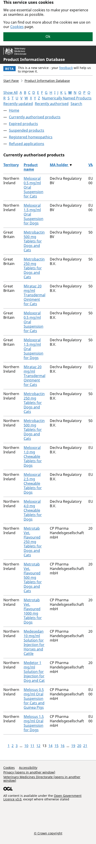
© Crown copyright (48, 833)
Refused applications (26, 143)
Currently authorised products (35, 117)
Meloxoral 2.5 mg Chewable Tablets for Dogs (33, 483)
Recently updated (18, 103)
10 (26, 745)
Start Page (11, 81)
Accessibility (28, 767)
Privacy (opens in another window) (29, 772)
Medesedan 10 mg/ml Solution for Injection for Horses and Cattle (34, 642)
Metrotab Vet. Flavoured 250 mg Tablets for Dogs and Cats (33, 541)
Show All (10, 92)
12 (38, 745)
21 (85, 745)
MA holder (59, 164)
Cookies (17, 26)
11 (32, 745)
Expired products (23, 123)
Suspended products (26, 130)
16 (63, 745)
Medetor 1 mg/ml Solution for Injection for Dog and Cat (34, 671)
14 (50, 745)
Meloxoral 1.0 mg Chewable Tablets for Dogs (33, 456)
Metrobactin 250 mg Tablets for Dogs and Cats (34, 268)
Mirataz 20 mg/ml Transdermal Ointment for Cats (34, 295)
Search (76, 103)
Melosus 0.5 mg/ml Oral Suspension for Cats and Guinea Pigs (34, 698)
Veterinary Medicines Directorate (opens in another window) (41, 779)
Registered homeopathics (30, 137)
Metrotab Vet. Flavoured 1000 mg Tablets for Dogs (33, 611)
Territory (11, 164)
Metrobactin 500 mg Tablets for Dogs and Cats (34, 241)
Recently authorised (52, 103)
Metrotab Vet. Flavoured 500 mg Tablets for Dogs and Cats (33, 577)
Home (14, 110)
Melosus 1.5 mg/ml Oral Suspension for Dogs (34, 723)
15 (56, 745)
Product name (31, 167)
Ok (48, 36)
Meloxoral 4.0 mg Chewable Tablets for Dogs (33, 510)
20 (79, 745)
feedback (66, 68)
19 (73, 745)
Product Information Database (34, 59)
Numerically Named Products (67, 98)
